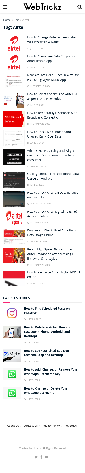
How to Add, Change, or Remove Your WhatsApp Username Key (51, 372)
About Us (13, 426)
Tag (16, 20)
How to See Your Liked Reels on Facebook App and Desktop (46, 353)
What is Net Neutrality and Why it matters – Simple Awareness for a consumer (50, 155)
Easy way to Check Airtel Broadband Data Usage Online (52, 233)
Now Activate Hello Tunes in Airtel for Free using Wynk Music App (53, 78)
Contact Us (31, 426)
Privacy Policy (51, 426)
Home (7, 20)
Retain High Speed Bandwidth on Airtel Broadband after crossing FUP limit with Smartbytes (52, 254)
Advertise (71, 426)
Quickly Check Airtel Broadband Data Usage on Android (53, 176)
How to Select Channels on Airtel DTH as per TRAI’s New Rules (53, 97)
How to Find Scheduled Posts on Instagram (47, 311)
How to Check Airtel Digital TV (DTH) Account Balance (52, 214)
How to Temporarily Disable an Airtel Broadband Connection (52, 116)
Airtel (25, 20)
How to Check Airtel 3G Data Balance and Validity (52, 195)
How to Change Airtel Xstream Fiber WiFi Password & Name (52, 40)
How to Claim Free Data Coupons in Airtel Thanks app (51, 59)
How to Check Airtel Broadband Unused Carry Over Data (49, 135)
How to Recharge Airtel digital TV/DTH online (53, 275)
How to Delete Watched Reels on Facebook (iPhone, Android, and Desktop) (47, 332)
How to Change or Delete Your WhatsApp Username (46, 391)
